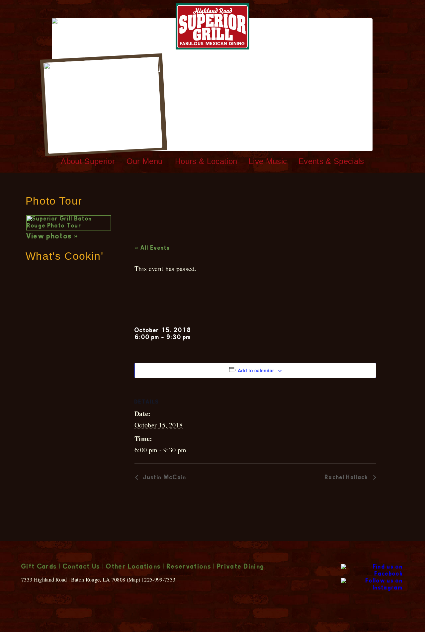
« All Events (152, 248)
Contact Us (81, 567)
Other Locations (133, 567)
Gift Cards (39, 567)
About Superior (88, 161)
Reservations (189, 567)
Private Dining (240, 567)
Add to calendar (256, 370)
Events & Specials (331, 161)
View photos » (52, 236)
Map (133, 579)
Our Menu (145, 161)
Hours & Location (206, 161)
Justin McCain (163, 478)
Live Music (268, 161)
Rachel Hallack (347, 478)
